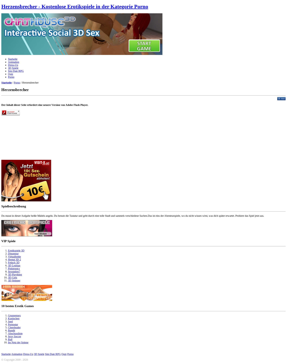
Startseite (12, 59)
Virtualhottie (14, 256)
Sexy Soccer (14, 336)
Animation (13, 62)
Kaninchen (13, 318)
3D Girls (12, 277)
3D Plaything (15, 274)
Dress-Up (13, 65)
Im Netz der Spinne (18, 342)
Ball (10, 339)
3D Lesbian (14, 265)
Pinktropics (14, 268)
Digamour (13, 253)
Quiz (10, 74)
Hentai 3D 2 (14, 259)
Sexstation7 (14, 271)
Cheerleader (14, 327)
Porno (11, 77)
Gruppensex (14, 315)
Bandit (11, 330)
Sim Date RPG (16, 71)
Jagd (10, 321)
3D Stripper (14, 280)
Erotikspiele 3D (16, 250)
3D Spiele (13, 68)
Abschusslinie (15, 333)
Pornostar (13, 324)
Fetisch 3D (13, 262)
